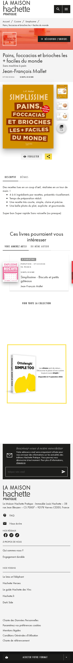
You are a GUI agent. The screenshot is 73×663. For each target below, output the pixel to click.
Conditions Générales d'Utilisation (20, 635)
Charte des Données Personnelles (20, 620)
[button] (54, 39)
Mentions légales (12, 630)
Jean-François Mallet (24, 71)
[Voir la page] (36, 373)
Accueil (6, 21)
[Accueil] (17, 8)
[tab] (10, 177)
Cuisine (17, 21)
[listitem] (5, 535)
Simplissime (30, 21)
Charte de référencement (16, 640)
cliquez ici (20, 462)
